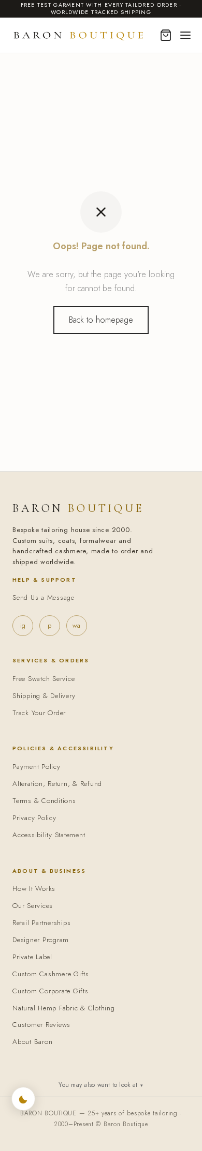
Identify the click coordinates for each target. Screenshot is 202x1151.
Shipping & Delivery (43, 696)
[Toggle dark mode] (23, 1099)
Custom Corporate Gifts (50, 991)
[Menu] (185, 35)
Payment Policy (36, 766)
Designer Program (40, 940)
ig (22, 625)
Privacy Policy (34, 818)
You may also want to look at (101, 1084)
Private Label (32, 957)
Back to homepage (101, 320)
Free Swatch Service (43, 679)
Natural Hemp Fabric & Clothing (63, 1008)
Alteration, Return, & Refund (57, 784)
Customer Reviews (41, 1024)
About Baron (32, 1042)
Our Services (32, 906)
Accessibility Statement (48, 835)
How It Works (33, 888)
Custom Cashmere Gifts (50, 974)
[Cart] (166, 35)
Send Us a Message (43, 597)
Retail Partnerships (41, 923)
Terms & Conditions (44, 801)
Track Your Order (39, 713)
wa (76, 625)
